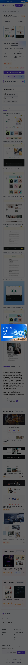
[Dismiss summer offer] (25, 326)
